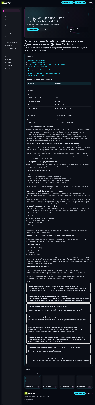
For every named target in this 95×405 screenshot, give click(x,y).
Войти (90, 2)
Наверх (26, 401)
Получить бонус (67, 2)
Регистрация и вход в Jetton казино (38, 66)
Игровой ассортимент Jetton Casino (38, 71)
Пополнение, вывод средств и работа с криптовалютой (44, 73)
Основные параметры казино (36, 60)
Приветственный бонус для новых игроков (40, 69)
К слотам (43, 29)
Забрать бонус (32, 29)
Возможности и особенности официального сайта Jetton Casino (46, 64)
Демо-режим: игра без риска (36, 75)
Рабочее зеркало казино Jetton (37, 62)
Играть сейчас (80, 2)
